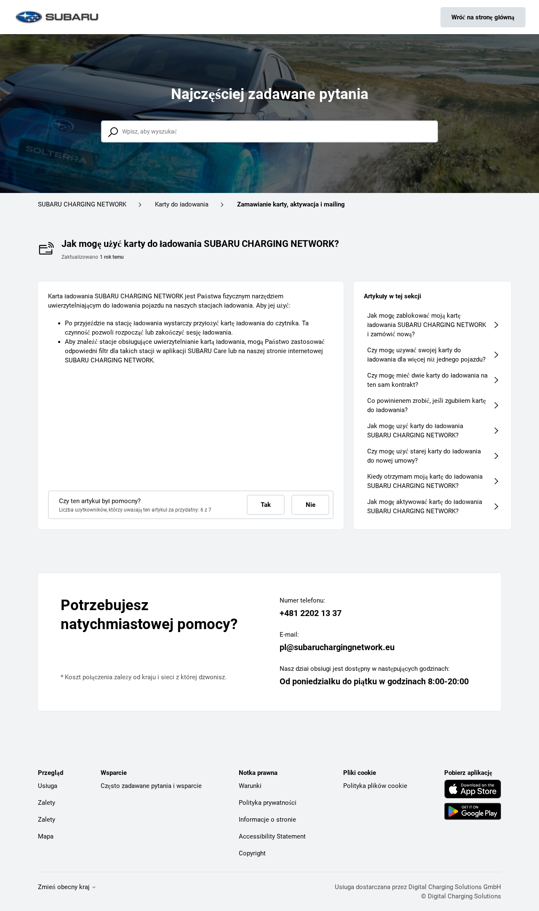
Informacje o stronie (267, 819)
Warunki (250, 786)
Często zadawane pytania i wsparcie (151, 786)
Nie (310, 505)
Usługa (47, 786)
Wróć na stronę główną (483, 17)
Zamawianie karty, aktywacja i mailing (291, 204)
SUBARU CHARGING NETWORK (82, 204)
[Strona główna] (57, 17)
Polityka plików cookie (375, 786)
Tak (266, 505)
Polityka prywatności (267, 803)
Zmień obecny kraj (64, 887)
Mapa (45, 836)
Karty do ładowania (181, 204)
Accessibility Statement (272, 836)
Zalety (46, 803)
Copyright (252, 853)
